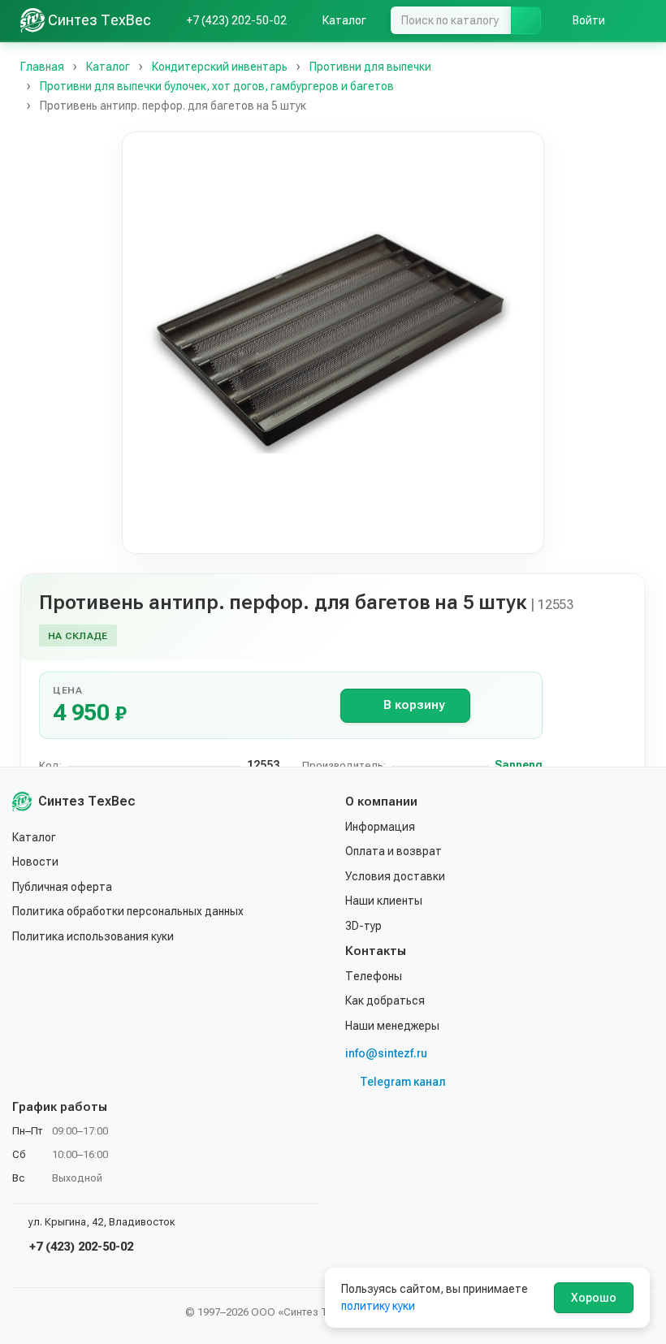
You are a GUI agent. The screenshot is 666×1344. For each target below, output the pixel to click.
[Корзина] (637, 20)
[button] (333, 343)
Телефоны (373, 976)
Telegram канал (403, 1081)
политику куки (378, 1305)
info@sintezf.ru (386, 1053)
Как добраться (385, 1000)
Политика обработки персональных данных (128, 911)
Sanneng (519, 764)
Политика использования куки (93, 936)
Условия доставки (395, 876)
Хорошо (593, 1297)
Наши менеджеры (392, 1025)
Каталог (34, 837)
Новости (35, 861)
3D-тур (363, 925)
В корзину (413, 705)
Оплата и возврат (393, 851)
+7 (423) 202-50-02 (79, 1246)
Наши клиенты (383, 900)
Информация (380, 826)
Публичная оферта (62, 886)
